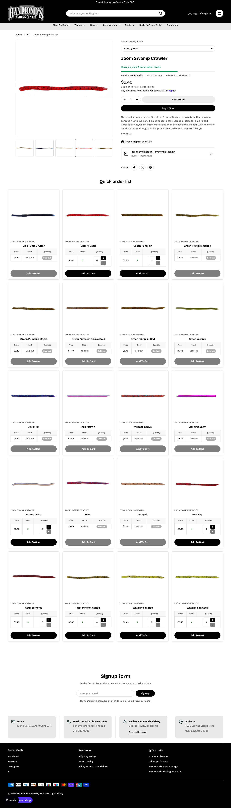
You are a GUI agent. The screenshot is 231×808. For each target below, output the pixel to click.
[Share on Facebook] (134, 167)
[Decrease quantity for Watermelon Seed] (212, 625)
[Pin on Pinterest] (150, 167)
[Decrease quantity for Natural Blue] (49, 531)
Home (19, 34)
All (27, 34)
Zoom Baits (136, 75)
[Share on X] (142, 167)
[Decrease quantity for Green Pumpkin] (158, 263)
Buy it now (168, 108)
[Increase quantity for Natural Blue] (49, 527)
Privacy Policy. (143, 701)
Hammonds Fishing (28, 793)
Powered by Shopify (51, 793)
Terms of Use (124, 701)
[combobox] (115, 13)
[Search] (160, 13)
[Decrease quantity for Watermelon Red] (158, 625)
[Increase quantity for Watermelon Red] (158, 620)
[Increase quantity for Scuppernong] (49, 620)
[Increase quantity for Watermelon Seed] (212, 620)
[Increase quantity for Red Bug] (212, 527)
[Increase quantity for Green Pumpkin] (158, 258)
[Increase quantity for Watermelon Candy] (103, 620)
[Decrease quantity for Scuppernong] (49, 625)
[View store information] (211, 154)
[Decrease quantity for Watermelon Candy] (103, 625)
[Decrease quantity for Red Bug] (212, 531)
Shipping (125, 86)
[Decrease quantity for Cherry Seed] (103, 263)
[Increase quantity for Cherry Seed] (103, 258)
